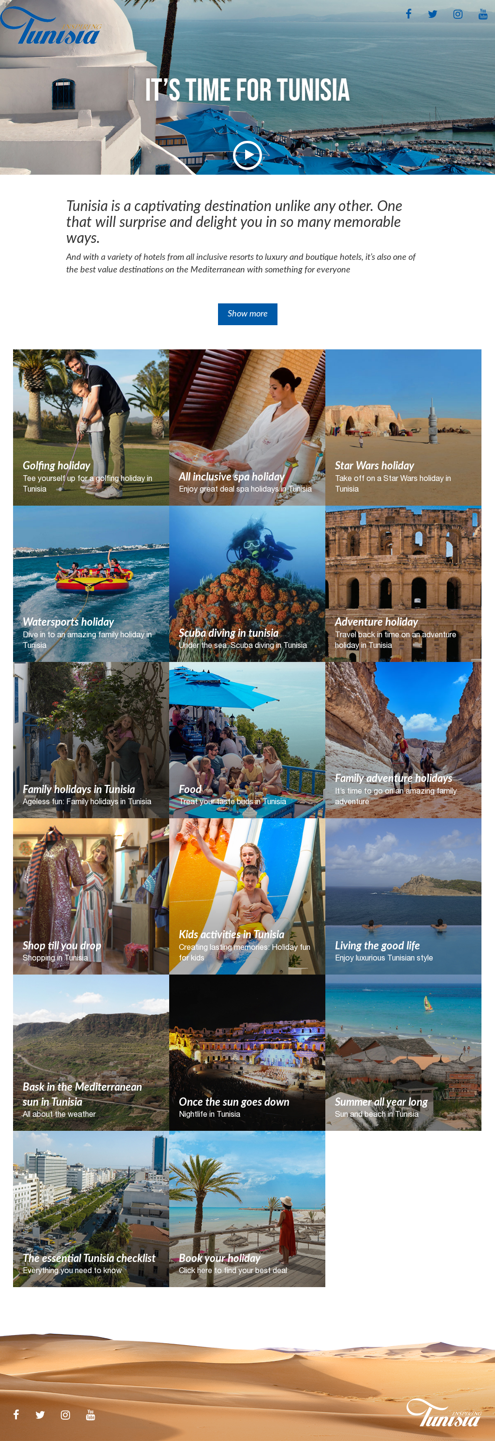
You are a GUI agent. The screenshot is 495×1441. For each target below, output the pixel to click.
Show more (248, 314)
